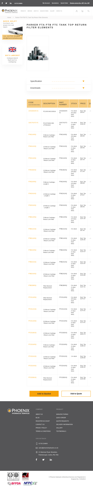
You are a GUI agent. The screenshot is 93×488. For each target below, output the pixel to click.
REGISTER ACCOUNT (43, 421)
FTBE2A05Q (32, 250)
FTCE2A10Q (32, 356)
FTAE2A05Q (32, 181)
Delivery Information (64, 424)
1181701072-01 (33, 122)
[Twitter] (43, 459)
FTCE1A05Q (32, 297)
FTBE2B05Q (32, 285)
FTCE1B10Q (32, 332)
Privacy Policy (41, 428)
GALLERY (59, 428)
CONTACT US (40, 424)
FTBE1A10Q (32, 229)
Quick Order (64, 3)
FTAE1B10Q (32, 170)
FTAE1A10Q (32, 146)
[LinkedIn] (51, 459)
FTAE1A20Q (32, 158)
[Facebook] (36, 459)
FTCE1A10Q (32, 309)
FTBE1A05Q (32, 217)
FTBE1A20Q (32, 238)
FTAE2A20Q (32, 205)
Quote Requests (62, 421)
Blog (37, 417)
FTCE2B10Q (32, 377)
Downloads (35, 88)
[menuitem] (23, 11)
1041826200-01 (33, 111)
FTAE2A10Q (32, 193)
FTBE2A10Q (32, 262)
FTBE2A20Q (32, 273)
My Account (46, 3)
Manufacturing (62, 414)
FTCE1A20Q (32, 321)
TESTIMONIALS (61, 431)
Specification (36, 81)
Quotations (55, 3)
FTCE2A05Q (32, 344)
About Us (39, 414)
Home (9, 17)
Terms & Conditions (43, 431)
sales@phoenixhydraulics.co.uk (48, 448)
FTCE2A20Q (32, 365)
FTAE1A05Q (32, 134)
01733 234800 (18, 3)
